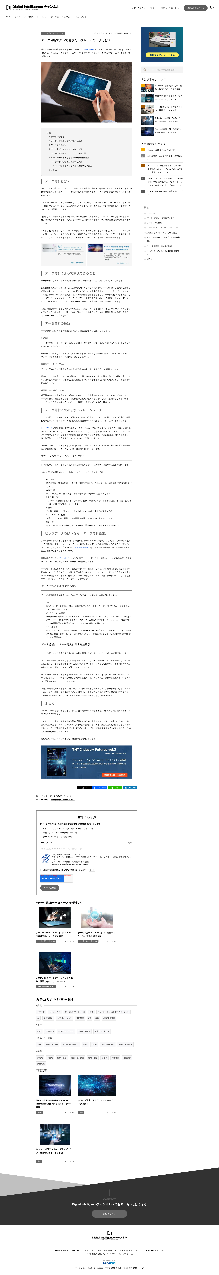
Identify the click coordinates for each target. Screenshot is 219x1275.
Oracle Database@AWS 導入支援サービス (165, 193)
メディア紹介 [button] (138, 8)
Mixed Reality (84, 1031)
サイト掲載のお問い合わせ (97, 1254)
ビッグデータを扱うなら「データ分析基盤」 (70, 157)
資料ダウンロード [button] (169, 8)
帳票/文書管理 (109, 1018)
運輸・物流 (92, 1058)
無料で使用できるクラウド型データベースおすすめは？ (168, 97)
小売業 (50, 1058)
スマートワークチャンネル (153, 1251)
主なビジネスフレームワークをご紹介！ (72, 153)
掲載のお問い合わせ (195, 8)
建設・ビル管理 (77, 1058)
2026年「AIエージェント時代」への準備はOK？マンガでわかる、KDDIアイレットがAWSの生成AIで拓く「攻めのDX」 (165, 181)
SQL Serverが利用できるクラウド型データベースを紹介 (168, 119)
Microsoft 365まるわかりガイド (161, 150)
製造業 (40, 1058)
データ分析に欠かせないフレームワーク (68, 149)
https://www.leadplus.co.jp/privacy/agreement (70, 864)
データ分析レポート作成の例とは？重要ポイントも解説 (168, 108)
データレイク (65, 558)
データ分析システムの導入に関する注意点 (73, 166)
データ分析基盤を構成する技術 (68, 162)
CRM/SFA (50, 1031)
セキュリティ (54, 1012)
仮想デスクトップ (102, 1031)
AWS (85, 1044)
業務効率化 (48, 1018)
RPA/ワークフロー (66, 1031)
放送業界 (127, 1058)
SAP (39, 1044)
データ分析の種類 (58, 145)
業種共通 (41, 1064)
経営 (97, 1018)
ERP (39, 1031)
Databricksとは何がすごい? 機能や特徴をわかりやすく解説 (168, 87)
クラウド (41, 1012)
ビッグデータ (47, 428)
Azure (94, 1044)
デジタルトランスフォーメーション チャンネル (74, 1251)
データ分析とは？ (58, 137)
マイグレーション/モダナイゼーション (113, 1012)
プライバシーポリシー (121, 1254)
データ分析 (89, 49)
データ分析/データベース (53, 33)
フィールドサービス (70, 1044)
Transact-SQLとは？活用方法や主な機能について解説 (168, 131)
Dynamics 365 (108, 1044)
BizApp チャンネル (130, 1251)
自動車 (104, 1058)
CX (89, 1018)
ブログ (153, 8)
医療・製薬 (61, 1058)
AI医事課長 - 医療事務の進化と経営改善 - (165, 157)
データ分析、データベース (63, 799)
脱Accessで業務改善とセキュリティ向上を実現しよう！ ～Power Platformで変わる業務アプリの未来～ (165, 168)
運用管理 (80, 1018)
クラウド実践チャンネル (108, 1251)
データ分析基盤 (82, 547)
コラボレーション (64, 1018)
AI (38, 1018)
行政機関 (115, 1058)
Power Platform (125, 1044)
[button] (212, 8)
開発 (91, 1012)
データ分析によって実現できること (66, 141)
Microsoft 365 (52, 1044)
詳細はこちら (109, 1214)
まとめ (54, 170)
